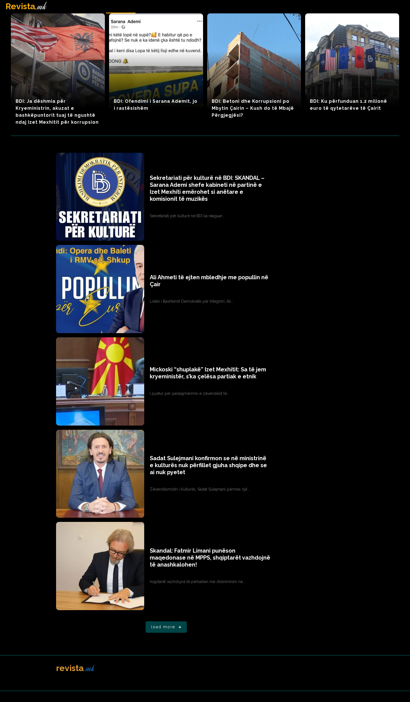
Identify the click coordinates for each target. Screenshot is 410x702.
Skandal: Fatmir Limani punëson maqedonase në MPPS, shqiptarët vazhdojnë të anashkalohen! (210, 557)
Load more (163, 627)
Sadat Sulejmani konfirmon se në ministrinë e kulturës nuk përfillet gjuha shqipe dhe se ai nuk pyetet (208, 465)
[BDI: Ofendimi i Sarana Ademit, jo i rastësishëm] (156, 60)
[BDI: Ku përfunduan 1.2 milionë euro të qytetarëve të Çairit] (352, 60)
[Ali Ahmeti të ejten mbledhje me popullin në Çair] (100, 289)
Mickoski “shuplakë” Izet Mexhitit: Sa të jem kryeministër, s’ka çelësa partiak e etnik (208, 373)
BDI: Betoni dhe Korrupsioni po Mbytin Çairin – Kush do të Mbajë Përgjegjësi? (253, 108)
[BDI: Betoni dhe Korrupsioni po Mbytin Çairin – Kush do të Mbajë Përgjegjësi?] (254, 60)
